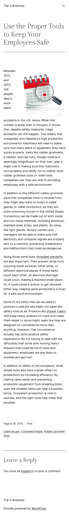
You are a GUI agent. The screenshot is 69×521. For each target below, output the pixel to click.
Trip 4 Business (14, 5)
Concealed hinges (32, 431)
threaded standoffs (49, 256)
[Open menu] (64, 6)
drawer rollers (56, 311)
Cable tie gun (12, 431)
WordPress (39, 508)
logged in (27, 471)
